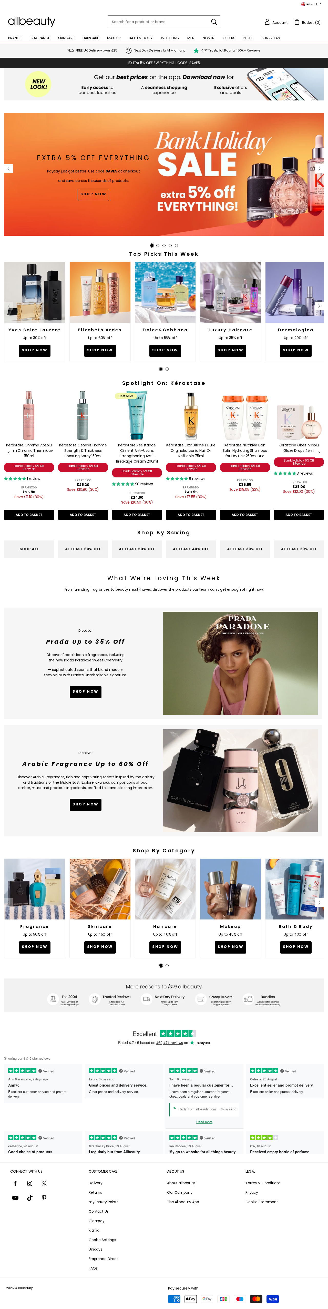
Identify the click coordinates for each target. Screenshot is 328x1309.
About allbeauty (181, 1182)
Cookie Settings (102, 1239)
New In (208, 37)
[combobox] (164, 22)
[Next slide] (319, 168)
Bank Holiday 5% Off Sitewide (29, 467)
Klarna (94, 1230)
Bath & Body (141, 37)
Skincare (66, 37)
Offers (229, 37)
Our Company (179, 1192)
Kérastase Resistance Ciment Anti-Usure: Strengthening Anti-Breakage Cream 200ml (137, 453)
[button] (276, 22)
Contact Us (99, 1211)
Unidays (95, 1249)
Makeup (114, 37)
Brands (15, 37)
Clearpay (97, 1220)
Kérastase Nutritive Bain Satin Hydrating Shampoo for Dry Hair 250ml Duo (245, 450)
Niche (248, 37)
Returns (95, 1192)
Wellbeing (170, 37)
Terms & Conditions (262, 1182)
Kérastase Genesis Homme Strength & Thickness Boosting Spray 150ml (83, 450)
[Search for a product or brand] (214, 21)
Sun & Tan (271, 37)
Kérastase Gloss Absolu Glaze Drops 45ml (299, 448)
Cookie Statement (261, 1201)
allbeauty (25, 1288)
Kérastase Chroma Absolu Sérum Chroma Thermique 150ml (29, 450)
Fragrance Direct (103, 1258)
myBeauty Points (103, 1201)
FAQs (93, 1268)
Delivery (95, 1182)
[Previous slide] (8, 168)
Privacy (251, 1192)
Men (190, 37)
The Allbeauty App (183, 1201)
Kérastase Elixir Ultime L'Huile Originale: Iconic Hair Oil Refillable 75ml (191, 450)
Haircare (91, 37)
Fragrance (40, 37)
